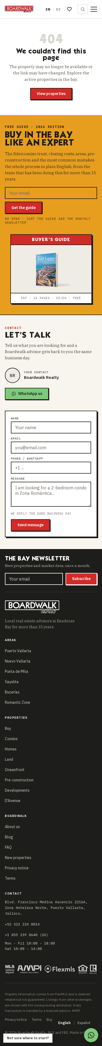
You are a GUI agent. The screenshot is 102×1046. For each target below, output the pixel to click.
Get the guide (23, 207)
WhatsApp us (30, 393)
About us (12, 826)
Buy (8, 728)
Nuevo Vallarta (17, 661)
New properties (18, 857)
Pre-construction (19, 780)
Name (15, 418)
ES (58, 9)
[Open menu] (94, 9)
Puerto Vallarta (18, 650)
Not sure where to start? (28, 1038)
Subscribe (81, 578)
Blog (9, 837)
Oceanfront (14, 769)
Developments (17, 790)
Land (9, 759)
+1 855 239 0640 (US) (26, 935)
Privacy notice (17, 868)
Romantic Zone (17, 702)
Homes (11, 749)
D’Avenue (12, 800)
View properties (51, 93)
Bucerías (12, 692)
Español (84, 1022)
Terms (10, 878)
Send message (30, 524)
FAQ (8, 847)
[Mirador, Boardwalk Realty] (19, 9)
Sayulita (12, 681)
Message (18, 478)
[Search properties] (83, 9)
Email (16, 438)
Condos (11, 738)
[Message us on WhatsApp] (91, 1035)
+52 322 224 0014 (22, 924)
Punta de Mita (16, 671)
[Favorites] (69, 9)
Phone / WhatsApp (27, 458)
